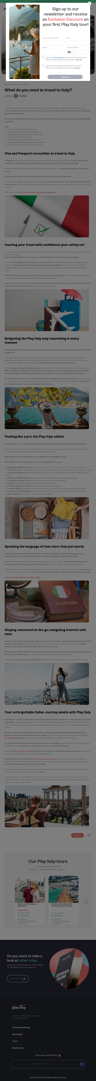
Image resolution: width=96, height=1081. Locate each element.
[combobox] (70, 52)
